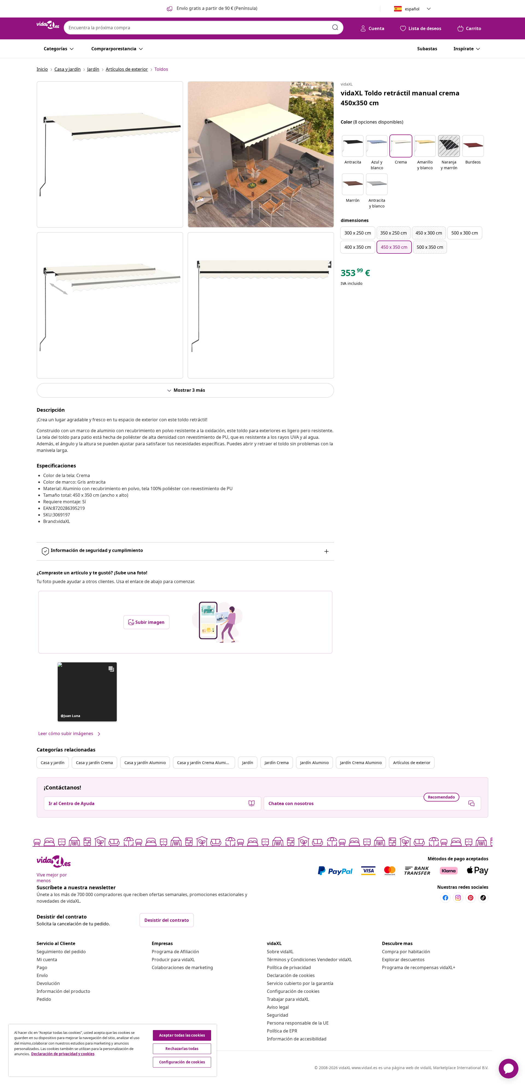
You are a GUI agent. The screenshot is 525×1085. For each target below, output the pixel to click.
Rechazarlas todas (181, 1048)
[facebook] (445, 897)
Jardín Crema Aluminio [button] (361, 762)
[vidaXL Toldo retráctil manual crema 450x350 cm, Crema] (110, 154)
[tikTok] (483, 897)
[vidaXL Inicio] (48, 25)
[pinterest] (470, 897)
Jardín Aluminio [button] (314, 762)
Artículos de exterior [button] (411, 762)
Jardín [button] (247, 762)
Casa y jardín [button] (53, 762)
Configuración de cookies (293, 991)
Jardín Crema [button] (277, 762)
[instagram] (458, 897)
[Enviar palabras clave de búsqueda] (335, 27)
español (412, 8)
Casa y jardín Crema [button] (94, 762)
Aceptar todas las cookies (182, 1035)
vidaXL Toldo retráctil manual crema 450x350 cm (400, 97)
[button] (211, 9)
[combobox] (203, 27)
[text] (355, 274)
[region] (113, 1050)
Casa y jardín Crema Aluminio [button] (204, 762)
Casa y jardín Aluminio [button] (145, 762)
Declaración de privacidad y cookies (62, 1053)
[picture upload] (217, 622)
